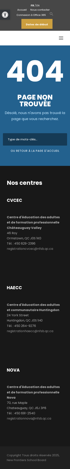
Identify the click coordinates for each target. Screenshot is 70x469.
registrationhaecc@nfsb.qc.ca (30, 331)
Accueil (22, 10)
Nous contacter (40, 10)
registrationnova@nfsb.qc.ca (29, 418)
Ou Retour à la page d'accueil (35, 151)
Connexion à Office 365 (31, 15)
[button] (51, 16)
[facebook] (16, 24)
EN (37, 5)
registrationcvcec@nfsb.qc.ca (30, 248)
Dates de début (37, 24)
